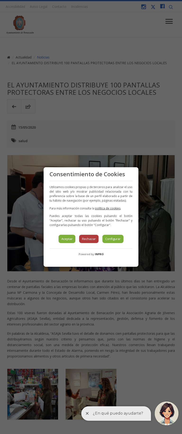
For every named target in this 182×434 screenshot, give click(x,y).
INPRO (99, 254)
